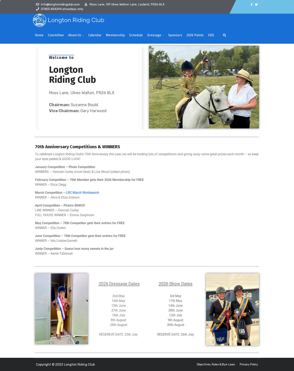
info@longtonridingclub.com (60, 4)
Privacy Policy (249, 364)
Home (39, 35)
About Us (74, 35)
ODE (211, 35)
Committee (56, 35)
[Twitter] (256, 4)
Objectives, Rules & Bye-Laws (216, 364)
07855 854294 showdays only (62, 9)
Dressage (154, 35)
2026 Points (195, 35)
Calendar (95, 35)
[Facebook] (251, 4)
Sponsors (175, 35)
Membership (115, 35)
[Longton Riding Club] (69, 20)
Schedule (136, 35)
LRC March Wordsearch (82, 193)
